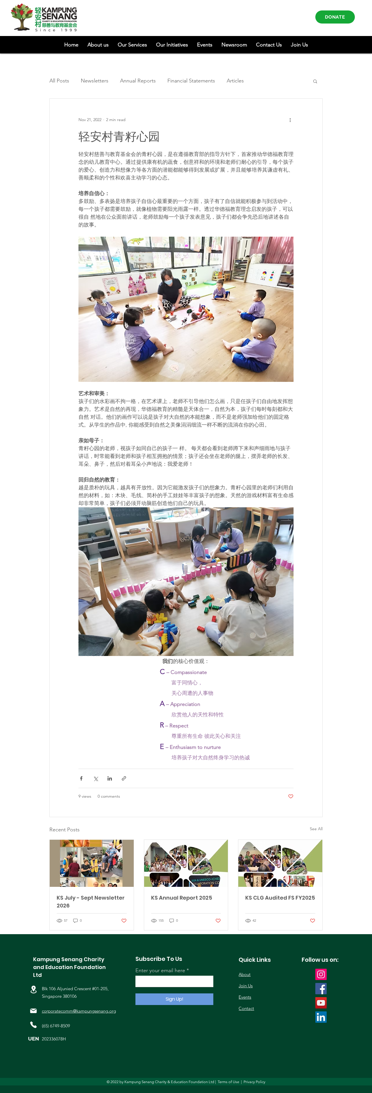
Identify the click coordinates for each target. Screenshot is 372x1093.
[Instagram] (321, 974)
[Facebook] (321, 988)
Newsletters (94, 81)
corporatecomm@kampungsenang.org (79, 1011)
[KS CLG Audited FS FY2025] (280, 863)
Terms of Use (228, 1082)
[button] (98, 45)
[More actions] (290, 119)
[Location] (33, 989)
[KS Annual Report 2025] (186, 863)
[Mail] (33, 1011)
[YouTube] (321, 1002)
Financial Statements (191, 81)
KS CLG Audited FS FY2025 (280, 897)
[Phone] (33, 1025)
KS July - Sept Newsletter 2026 (91, 901)
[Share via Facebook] (81, 778)
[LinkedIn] (321, 1017)
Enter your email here (160, 970)
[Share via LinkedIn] (109, 778)
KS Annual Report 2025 (181, 897)
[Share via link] (124, 778)
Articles (235, 81)
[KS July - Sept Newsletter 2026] (92, 863)
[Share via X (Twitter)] (95, 778)
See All (316, 828)
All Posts (59, 81)
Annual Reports (138, 81)
